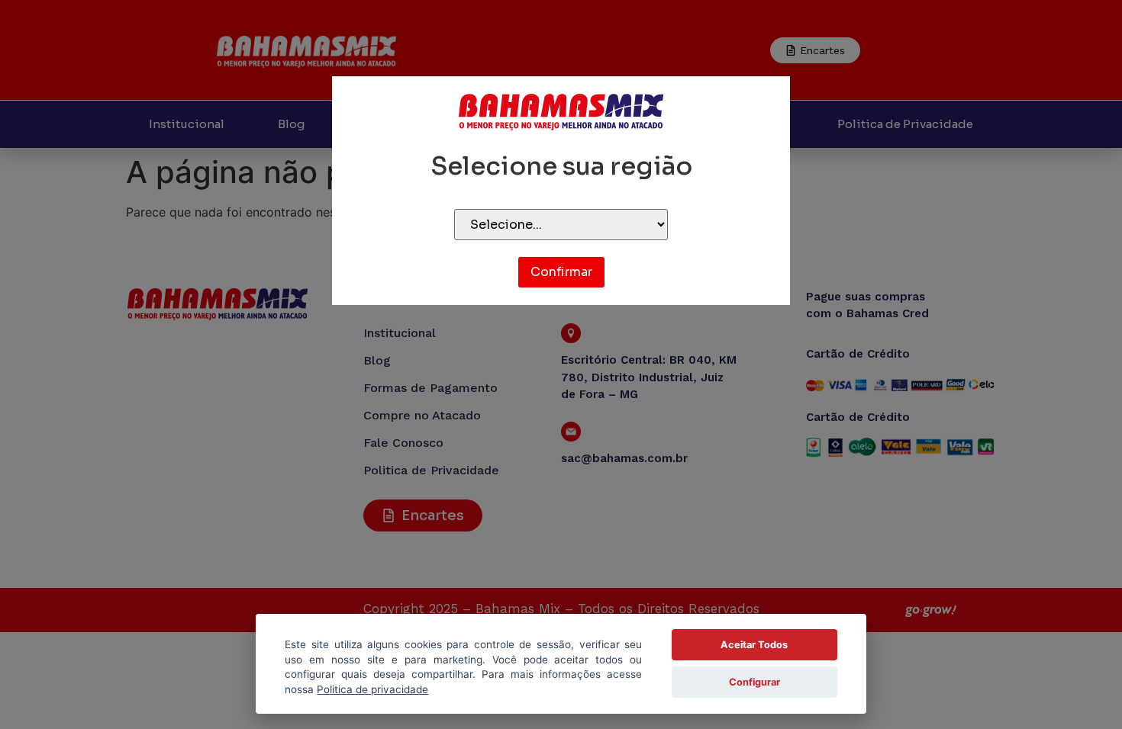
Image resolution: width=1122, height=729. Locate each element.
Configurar (754, 682)
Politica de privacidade (372, 689)
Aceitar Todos (754, 644)
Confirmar (561, 272)
